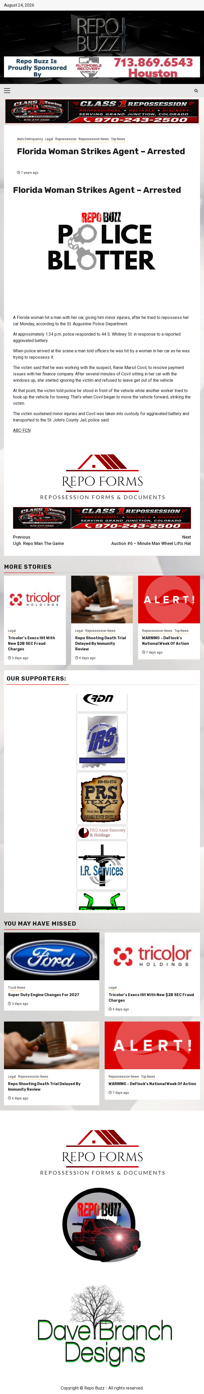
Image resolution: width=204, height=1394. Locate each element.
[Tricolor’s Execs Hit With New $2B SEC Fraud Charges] (152, 956)
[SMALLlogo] (102, 748)
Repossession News (94, 139)
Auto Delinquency (30, 139)
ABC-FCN (22, 430)
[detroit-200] (102, 862)
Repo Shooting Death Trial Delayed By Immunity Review (100, 643)
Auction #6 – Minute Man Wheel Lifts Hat (151, 540)
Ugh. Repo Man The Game (38, 540)
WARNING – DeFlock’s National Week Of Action (152, 1084)
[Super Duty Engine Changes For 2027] (51, 956)
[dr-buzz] (102, 909)
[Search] (196, 91)
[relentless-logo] (102, 821)
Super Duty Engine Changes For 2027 (43, 995)
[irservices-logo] (102, 781)
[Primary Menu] (9, 90)
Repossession (65, 139)
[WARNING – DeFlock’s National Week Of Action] (152, 1045)
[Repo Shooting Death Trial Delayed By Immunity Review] (51, 1045)
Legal (49, 139)
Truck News (16, 987)
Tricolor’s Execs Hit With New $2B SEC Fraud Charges (31, 643)
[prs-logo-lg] (102, 714)
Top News (118, 139)
